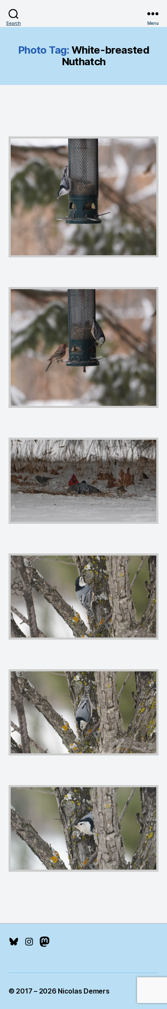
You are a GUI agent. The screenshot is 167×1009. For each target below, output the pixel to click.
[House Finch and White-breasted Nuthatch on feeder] (83, 347)
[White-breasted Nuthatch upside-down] (83, 712)
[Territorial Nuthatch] (83, 481)
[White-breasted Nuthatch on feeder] (83, 196)
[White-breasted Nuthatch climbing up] (83, 596)
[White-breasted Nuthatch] (83, 828)
